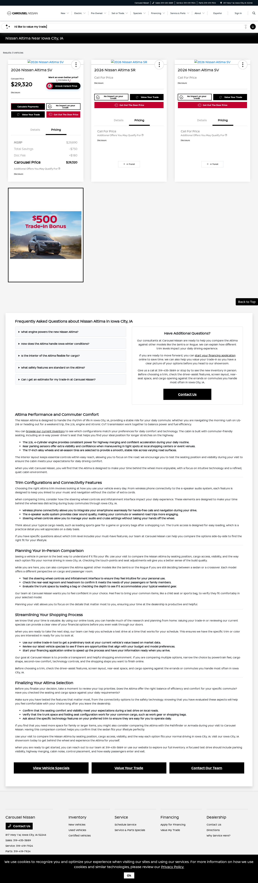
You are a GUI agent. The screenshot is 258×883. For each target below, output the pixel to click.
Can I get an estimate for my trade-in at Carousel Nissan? (58, 379)
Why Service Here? (218, 835)
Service (121, 817)
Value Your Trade (31, 114)
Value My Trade (170, 830)
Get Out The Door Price (66, 114)
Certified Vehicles (80, 835)
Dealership (216, 817)
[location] (221, 3)
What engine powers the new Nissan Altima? (49, 332)
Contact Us (187, 394)
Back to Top (247, 302)
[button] (76, 64)
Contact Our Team (206, 768)
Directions (213, 830)
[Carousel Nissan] (22, 13)
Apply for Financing (173, 824)
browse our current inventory (45, 431)
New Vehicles (77, 824)
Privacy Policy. (172, 866)
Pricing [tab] (56, 130)
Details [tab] (35, 130)
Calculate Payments (28, 106)
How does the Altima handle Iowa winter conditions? (55, 343)
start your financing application (215, 355)
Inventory (77, 817)
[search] (254, 13)
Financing (170, 817)
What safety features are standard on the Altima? (53, 367)
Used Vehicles (77, 830)
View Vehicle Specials (51, 768)
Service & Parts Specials (130, 830)
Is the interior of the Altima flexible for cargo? (50, 355)
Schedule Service (125, 824)
